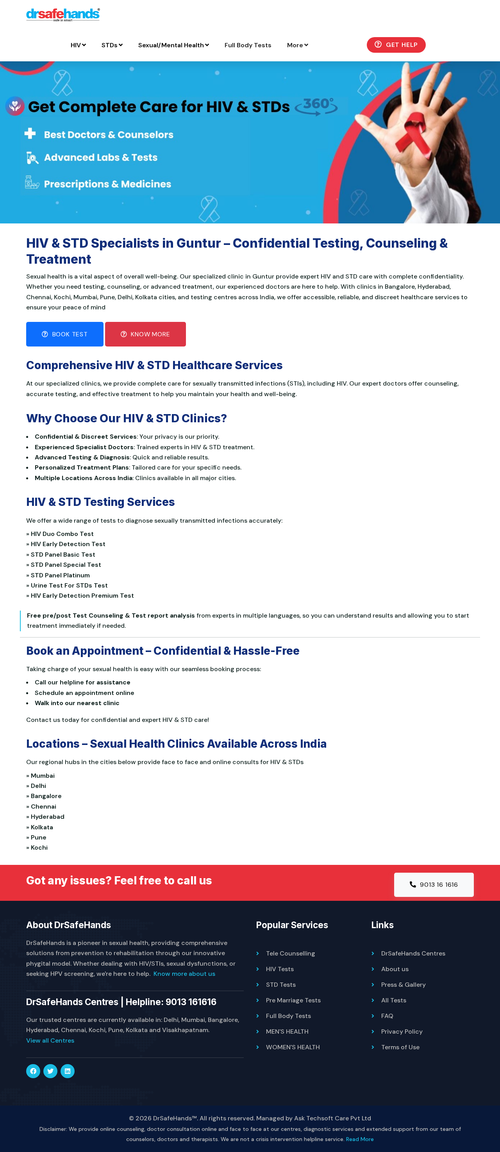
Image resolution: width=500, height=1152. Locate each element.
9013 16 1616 (438, 885)
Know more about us (184, 974)
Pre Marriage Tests (293, 1000)
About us (395, 969)
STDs (110, 45)
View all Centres (50, 1040)
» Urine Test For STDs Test (68, 585)
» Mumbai (42, 776)
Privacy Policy (402, 1031)
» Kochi (38, 847)
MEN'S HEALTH (287, 1031)
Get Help (401, 45)
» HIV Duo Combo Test (61, 534)
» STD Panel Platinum (59, 575)
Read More (360, 1139)
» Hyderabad (47, 817)
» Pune (38, 837)
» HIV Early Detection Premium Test (81, 595)
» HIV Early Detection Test (67, 544)
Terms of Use (400, 1047)
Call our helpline (59, 682)
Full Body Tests (248, 45)
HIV (76, 45)
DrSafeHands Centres (413, 953)
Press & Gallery (403, 985)
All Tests (393, 1000)
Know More (149, 334)
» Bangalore (45, 796)
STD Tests (281, 985)
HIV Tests (280, 969)
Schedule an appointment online (84, 693)
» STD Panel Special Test (65, 565)
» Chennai (42, 806)
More (295, 45)
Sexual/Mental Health (171, 45)
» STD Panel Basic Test (62, 554)
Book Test (69, 334)
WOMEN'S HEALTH (293, 1047)
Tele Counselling (290, 953)
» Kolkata (41, 827)
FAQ (387, 1016)
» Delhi (37, 786)
